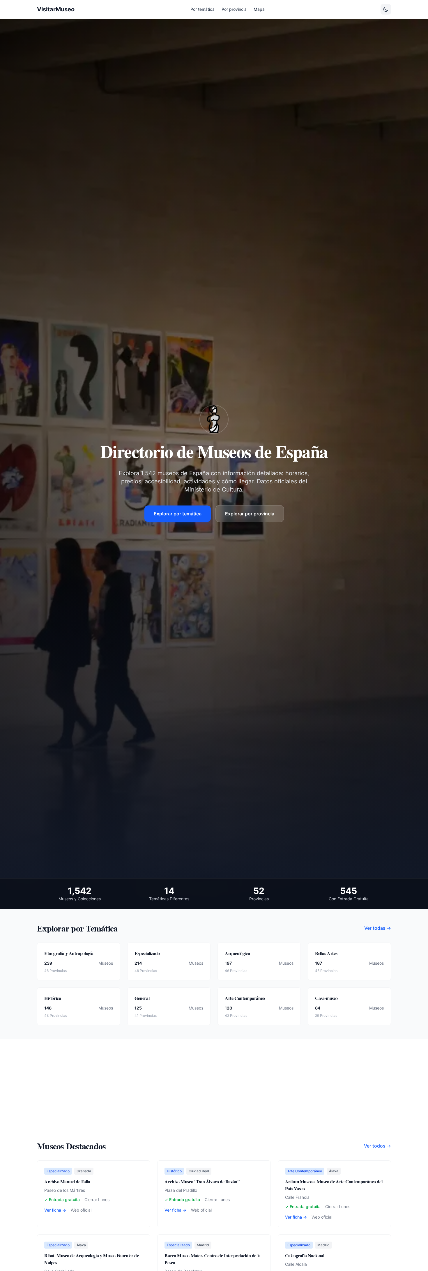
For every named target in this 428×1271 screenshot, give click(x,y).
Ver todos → (377, 1146)
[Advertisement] (214, 1097)
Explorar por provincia (249, 514)
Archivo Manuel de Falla (67, 1181)
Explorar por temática (177, 514)
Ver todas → (377, 928)
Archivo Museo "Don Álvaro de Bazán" (202, 1181)
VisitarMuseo (56, 9)
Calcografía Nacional (304, 1255)
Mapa (259, 9)
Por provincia (234, 9)
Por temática (202, 9)
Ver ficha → (55, 1210)
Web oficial (81, 1210)
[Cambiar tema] (386, 9)
